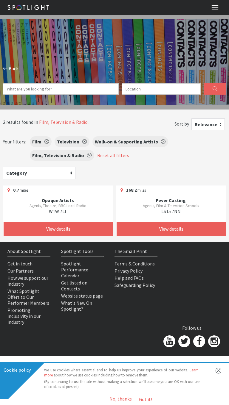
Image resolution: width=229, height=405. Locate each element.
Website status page (82, 296)
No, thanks (120, 399)
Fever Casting (171, 200)
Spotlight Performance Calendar (74, 270)
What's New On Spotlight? (76, 306)
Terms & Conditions (134, 264)
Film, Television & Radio (63, 122)
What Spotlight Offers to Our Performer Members (28, 297)
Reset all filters (113, 155)
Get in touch (20, 264)
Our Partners (20, 271)
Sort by (181, 124)
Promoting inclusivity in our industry (24, 316)
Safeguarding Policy (134, 285)
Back (13, 68)
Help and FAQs (129, 278)
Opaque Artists (58, 200)
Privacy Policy (128, 271)
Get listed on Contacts (74, 286)
